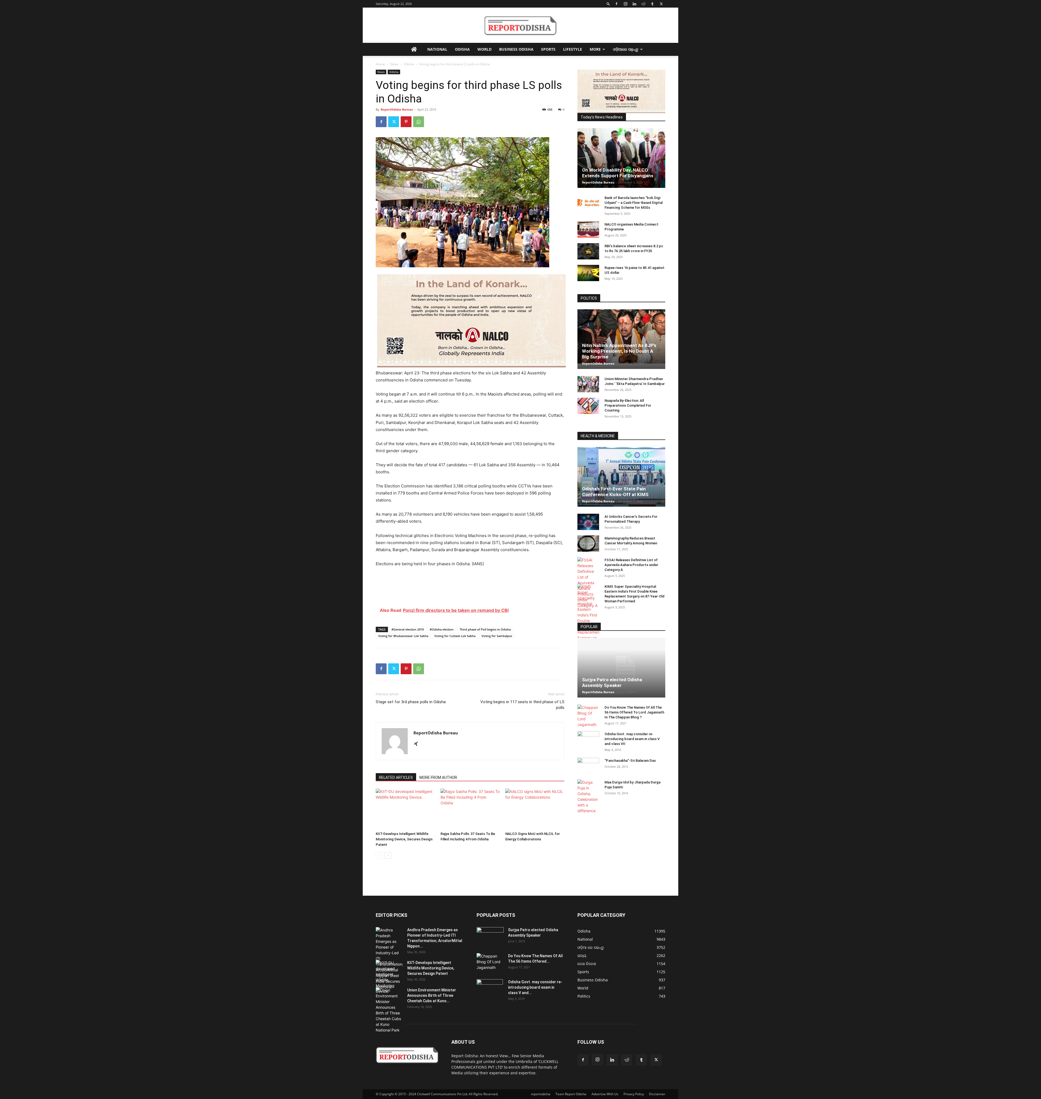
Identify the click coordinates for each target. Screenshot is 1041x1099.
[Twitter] (661, 4)
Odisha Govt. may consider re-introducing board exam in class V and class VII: (632, 739)
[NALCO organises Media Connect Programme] (588, 229)
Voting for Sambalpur (496, 636)
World (484, 49)
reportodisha (540, 1094)
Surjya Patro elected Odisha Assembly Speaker (612, 682)
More (595, 49)
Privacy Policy (634, 1094)
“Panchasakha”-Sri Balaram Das (630, 761)
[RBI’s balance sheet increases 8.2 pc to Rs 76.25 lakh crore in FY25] (588, 251)
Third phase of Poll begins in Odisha (485, 629)
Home (380, 64)
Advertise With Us (605, 1094)
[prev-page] (379, 855)
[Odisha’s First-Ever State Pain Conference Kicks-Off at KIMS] (621, 479)
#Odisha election (442, 629)
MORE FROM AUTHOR (438, 777)
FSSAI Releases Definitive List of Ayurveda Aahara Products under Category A (631, 565)
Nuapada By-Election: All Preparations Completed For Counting (628, 405)
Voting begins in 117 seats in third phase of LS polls (522, 704)
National (437, 49)
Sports (548, 49)
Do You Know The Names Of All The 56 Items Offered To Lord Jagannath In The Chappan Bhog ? (634, 712)
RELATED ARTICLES (396, 777)
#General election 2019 (407, 629)
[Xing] (417, 744)
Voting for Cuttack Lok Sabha (454, 636)
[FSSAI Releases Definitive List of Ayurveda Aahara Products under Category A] (588, 582)
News (394, 64)
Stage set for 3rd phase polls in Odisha (411, 701)
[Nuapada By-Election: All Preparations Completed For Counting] (588, 406)
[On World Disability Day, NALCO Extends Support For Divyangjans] (621, 163)
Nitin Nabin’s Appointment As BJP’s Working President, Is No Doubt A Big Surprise (619, 351)
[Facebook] (616, 4)
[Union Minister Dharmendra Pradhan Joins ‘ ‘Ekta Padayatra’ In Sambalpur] (588, 384)
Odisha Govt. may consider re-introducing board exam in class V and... (535, 987)
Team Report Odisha (570, 1094)
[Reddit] (643, 4)
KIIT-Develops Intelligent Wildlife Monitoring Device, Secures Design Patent (404, 839)
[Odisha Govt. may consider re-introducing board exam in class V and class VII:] (588, 739)
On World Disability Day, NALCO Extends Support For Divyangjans (617, 172)
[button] (608, 4)
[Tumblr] (652, 4)
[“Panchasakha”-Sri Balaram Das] (588, 770)
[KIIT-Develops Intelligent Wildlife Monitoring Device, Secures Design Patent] (405, 809)
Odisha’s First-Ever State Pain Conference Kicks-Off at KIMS (615, 491)
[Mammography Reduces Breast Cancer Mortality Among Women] (588, 543)
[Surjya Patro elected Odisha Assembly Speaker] (621, 668)
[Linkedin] (634, 4)
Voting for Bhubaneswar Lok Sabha (403, 636)
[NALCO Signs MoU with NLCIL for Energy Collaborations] (534, 809)
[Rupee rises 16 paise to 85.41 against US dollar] (588, 273)
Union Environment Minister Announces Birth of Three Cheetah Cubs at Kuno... (431, 995)
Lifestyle (572, 49)
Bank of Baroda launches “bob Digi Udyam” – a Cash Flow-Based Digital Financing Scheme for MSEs (634, 203)
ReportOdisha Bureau (397, 109)
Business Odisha (516, 49)
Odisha (462, 49)
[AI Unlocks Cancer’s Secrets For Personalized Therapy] (588, 522)
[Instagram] (625, 4)
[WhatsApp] (418, 121)
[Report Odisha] (520, 25)
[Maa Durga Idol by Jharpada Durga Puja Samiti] (588, 796)
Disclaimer (657, 1094)
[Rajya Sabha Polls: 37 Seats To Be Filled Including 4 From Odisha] (470, 809)
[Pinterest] (406, 121)
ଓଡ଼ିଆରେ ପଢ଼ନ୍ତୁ (625, 49)
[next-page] (387, 855)
